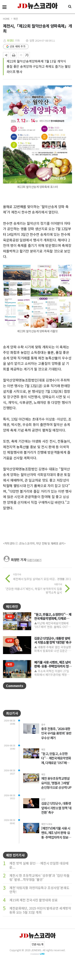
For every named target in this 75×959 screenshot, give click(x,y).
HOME (6, 18)
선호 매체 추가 (17, 46)
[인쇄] (14, 55)
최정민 (10, 40)
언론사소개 (37, 944)
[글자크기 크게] (27, 55)
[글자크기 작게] (21, 55)
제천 (15, 18)
